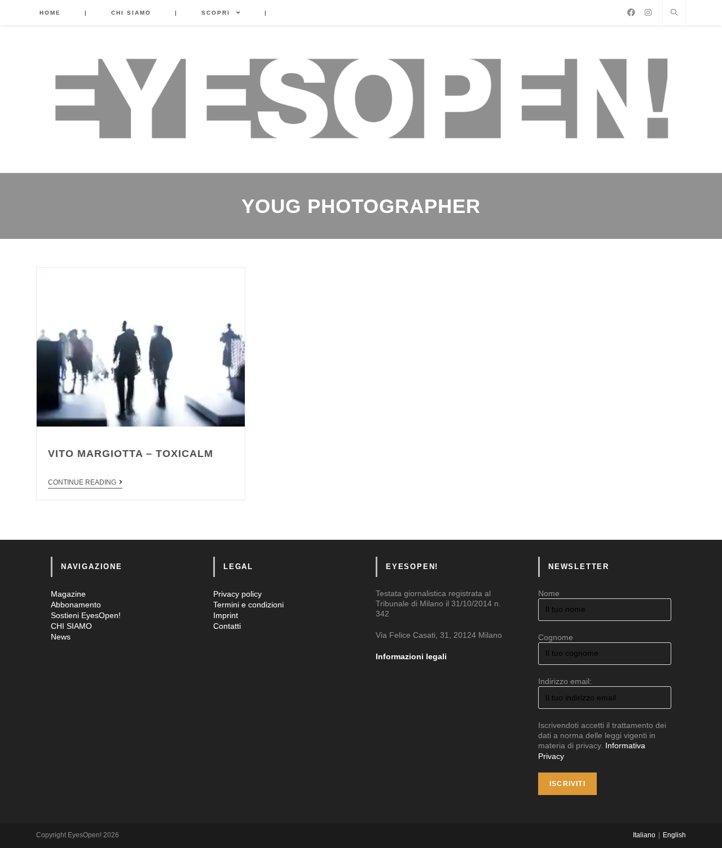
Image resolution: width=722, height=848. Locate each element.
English (674, 835)
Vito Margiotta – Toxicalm (130, 453)
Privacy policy (237, 593)
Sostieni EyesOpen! (86, 615)
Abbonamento (76, 604)
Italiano (644, 835)
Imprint (225, 615)
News (61, 636)
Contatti (227, 626)
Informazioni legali (411, 656)
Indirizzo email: (565, 681)
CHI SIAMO (71, 626)
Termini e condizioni (248, 604)
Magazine (68, 593)
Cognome (555, 637)
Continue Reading (82, 482)
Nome (549, 593)
